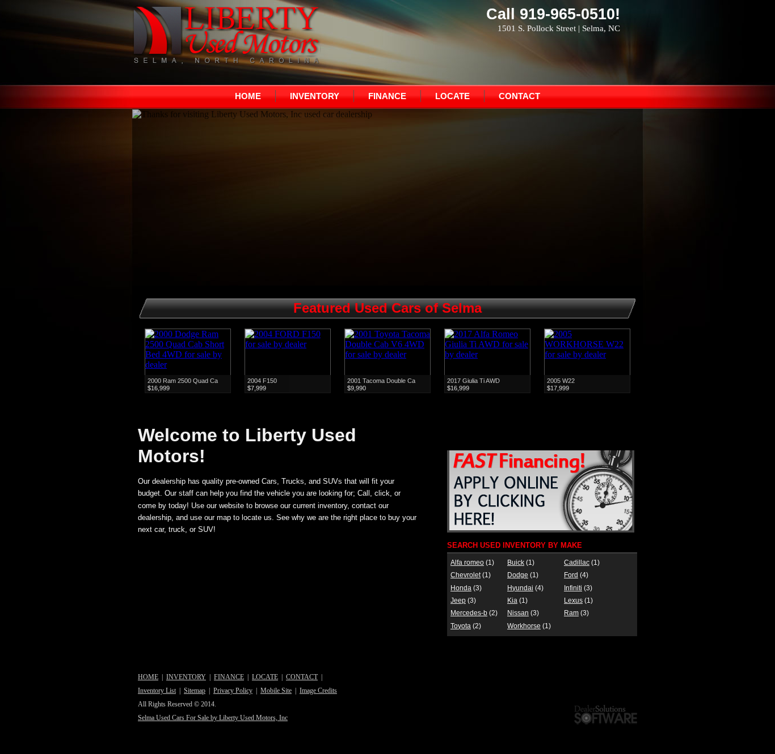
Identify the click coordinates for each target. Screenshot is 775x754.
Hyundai (520, 588)
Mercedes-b (468, 613)
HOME (248, 96)
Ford (571, 575)
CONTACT (519, 96)
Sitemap (194, 691)
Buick (515, 562)
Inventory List (157, 691)
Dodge (517, 575)
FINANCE (387, 96)
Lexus (573, 600)
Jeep (458, 600)
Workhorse (524, 626)
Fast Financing (540, 491)
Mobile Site (276, 691)
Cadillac (576, 562)
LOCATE (452, 96)
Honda (460, 588)
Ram (571, 613)
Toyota (460, 626)
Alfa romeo (467, 562)
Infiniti (573, 588)
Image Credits (318, 691)
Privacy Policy (232, 691)
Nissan (518, 613)
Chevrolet (465, 575)
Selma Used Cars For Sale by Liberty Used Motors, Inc (213, 718)
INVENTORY (314, 96)
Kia (512, 600)
